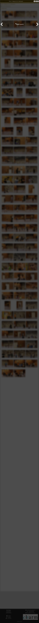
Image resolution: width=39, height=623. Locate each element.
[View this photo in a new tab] (36, 1)
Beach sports (21, 1)
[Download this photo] (34, 1)
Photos (10, 1)
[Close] (38, 1)
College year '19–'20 (15, 1)
